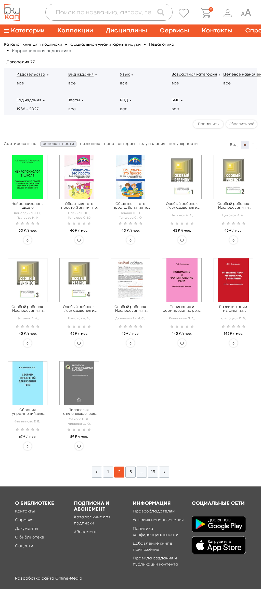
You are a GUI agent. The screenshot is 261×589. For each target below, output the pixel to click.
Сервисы (174, 30)
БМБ (175, 100)
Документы (26, 529)
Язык (125, 74)
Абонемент (85, 532)
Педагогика (161, 44)
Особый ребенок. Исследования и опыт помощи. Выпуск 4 (79, 309)
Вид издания (81, 74)
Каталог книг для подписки (33, 44)
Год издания (29, 100)
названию (90, 144)
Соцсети (24, 546)
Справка (24, 520)
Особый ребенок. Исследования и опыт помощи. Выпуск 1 (182, 206)
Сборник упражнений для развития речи (27, 412)
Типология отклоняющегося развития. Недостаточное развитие (79, 412)
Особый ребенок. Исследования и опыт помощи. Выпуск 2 (233, 206)
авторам (126, 144)
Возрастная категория (194, 74)
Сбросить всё (241, 124)
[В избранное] (27, 240)
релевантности (58, 144)
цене (109, 144)
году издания (152, 144)
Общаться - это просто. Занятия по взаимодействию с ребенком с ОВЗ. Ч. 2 (79, 206)
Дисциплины (126, 30)
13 (153, 472)
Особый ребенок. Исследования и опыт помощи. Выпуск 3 (27, 309)
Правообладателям (154, 511)
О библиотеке (29, 537)
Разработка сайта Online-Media (48, 578)
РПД (124, 100)
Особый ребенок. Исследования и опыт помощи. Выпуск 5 (130, 309)
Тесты (74, 100)
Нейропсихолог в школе (27, 205)
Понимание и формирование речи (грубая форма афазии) (182, 309)
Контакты (217, 30)
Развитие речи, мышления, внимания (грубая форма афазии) (233, 309)
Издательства (31, 74)
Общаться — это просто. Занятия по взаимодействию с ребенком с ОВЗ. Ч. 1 (130, 206)
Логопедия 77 (20, 62)
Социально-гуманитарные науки (105, 44)
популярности (183, 144)
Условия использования (158, 520)
